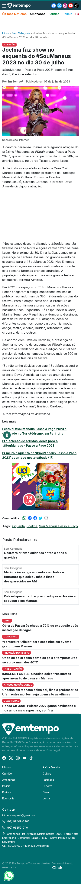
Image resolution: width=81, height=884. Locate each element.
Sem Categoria (21, 33)
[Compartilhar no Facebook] (35, 518)
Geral (46, 792)
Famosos (48, 779)
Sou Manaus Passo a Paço (58, 526)
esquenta (18, 526)
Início (5, 33)
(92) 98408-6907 (18, 821)
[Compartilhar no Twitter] (41, 518)
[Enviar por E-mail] (46, 518)
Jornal (46, 798)
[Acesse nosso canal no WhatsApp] (8, 875)
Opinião (7, 773)
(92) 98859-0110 (17, 827)
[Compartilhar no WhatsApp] (24, 518)
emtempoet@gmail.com (21, 815)
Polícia (67, 14)
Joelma (32, 526)
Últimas (6, 767)
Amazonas (37, 14)
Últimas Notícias (14, 14)
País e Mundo (51, 767)
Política (54, 14)
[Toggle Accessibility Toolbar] (7, 435)
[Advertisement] (40, 24)
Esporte (47, 786)
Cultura (47, 773)
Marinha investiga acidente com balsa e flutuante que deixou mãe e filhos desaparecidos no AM (34, 576)
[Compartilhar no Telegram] (30, 518)
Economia (8, 798)
